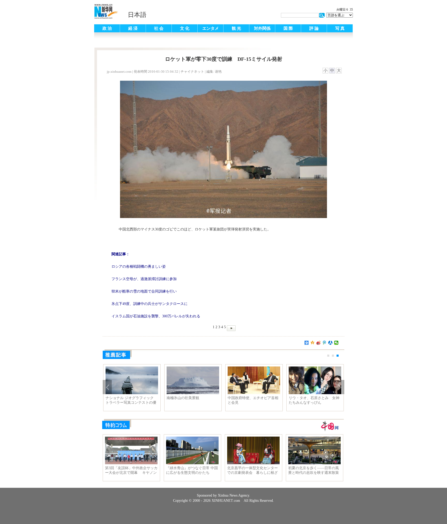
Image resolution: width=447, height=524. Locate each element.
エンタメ (210, 28)
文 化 (184, 28)
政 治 (107, 28)
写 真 (340, 28)
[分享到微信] (336, 343)
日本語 (137, 14)
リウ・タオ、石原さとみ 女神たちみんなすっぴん (314, 400)
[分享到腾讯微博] (324, 343)
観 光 (236, 28)
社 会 (158, 28)
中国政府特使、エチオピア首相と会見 (253, 400)
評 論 (314, 28)
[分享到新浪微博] (318, 343)
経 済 (133, 28)
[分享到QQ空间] (312, 343)
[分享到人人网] (330, 343)
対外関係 (262, 28)
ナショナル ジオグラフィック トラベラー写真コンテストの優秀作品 (131, 400)
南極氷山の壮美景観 (183, 398)
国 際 (288, 28)
